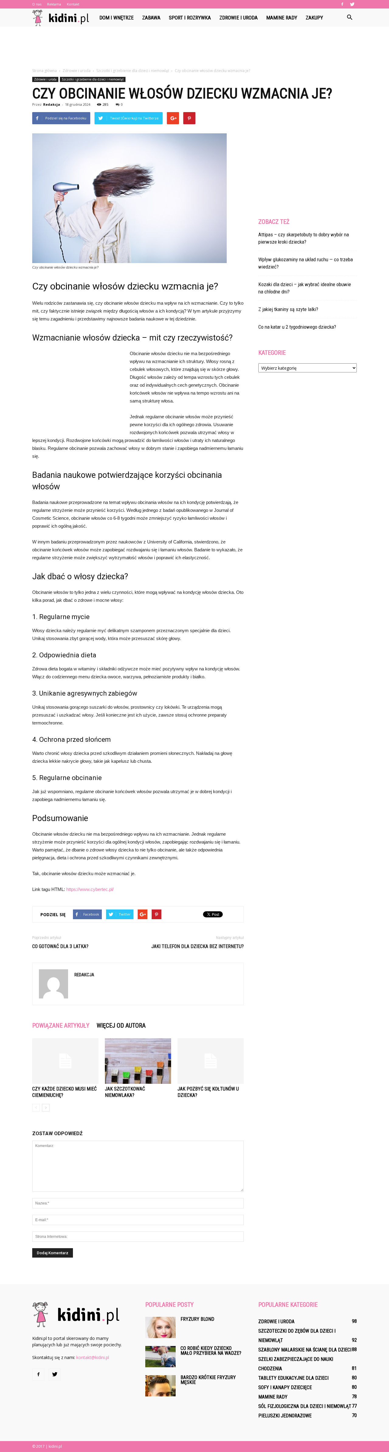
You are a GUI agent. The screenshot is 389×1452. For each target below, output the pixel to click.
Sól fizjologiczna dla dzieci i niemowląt (304, 1406)
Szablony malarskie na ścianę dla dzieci (304, 1350)
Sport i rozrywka (190, 18)
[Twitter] (352, 4)
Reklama (54, 4)
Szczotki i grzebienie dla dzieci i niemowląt (93, 79)
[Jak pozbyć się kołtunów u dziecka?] (210, 1061)
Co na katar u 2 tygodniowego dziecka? (297, 327)
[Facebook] (342, 4)
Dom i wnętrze (116, 18)
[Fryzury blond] (160, 1327)
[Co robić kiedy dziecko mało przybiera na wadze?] (160, 1356)
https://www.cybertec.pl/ (90, 889)
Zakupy (314, 18)
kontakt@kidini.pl (92, 1357)
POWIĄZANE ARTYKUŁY (60, 1025)
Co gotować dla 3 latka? (60, 946)
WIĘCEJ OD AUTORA (121, 1025)
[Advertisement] (194, 47)
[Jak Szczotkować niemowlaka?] (138, 1061)
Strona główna (44, 70)
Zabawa (151, 18)
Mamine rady (281, 18)
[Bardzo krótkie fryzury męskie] (160, 1385)
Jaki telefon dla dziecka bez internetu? (197, 946)
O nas (36, 4)
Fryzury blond (197, 1319)
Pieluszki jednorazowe (285, 1416)
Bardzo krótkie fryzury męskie (208, 1380)
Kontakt (73, 4)
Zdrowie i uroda (238, 18)
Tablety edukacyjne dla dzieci (293, 1378)
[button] (349, 17)
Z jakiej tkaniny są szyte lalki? (288, 309)
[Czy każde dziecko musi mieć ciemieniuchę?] (65, 1061)
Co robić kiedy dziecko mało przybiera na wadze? (211, 1350)
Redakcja (51, 104)
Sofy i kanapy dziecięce (285, 1387)
